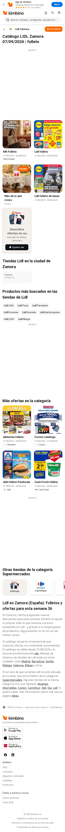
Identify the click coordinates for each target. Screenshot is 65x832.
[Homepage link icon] (4, 707)
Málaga (7, 665)
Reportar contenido (13, 776)
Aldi (44, 688)
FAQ (4, 767)
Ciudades (7, 780)
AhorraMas (9, 688)
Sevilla (50, 661)
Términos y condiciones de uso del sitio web (33, 823)
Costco (22, 688)
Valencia (18, 665)
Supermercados (12, 680)
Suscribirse (55, 29)
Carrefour (34, 688)
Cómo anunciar (10, 797)
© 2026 (33, 814)
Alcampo (43, 684)
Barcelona (38, 661)
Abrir (57, 4)
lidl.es (15, 696)
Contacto (7, 771)
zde (36, 653)
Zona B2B (8, 802)
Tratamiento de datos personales (32, 827)
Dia (50, 688)
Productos (8, 784)
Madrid (26, 661)
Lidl (55, 688)
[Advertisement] (32, 83)
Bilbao (29, 665)
